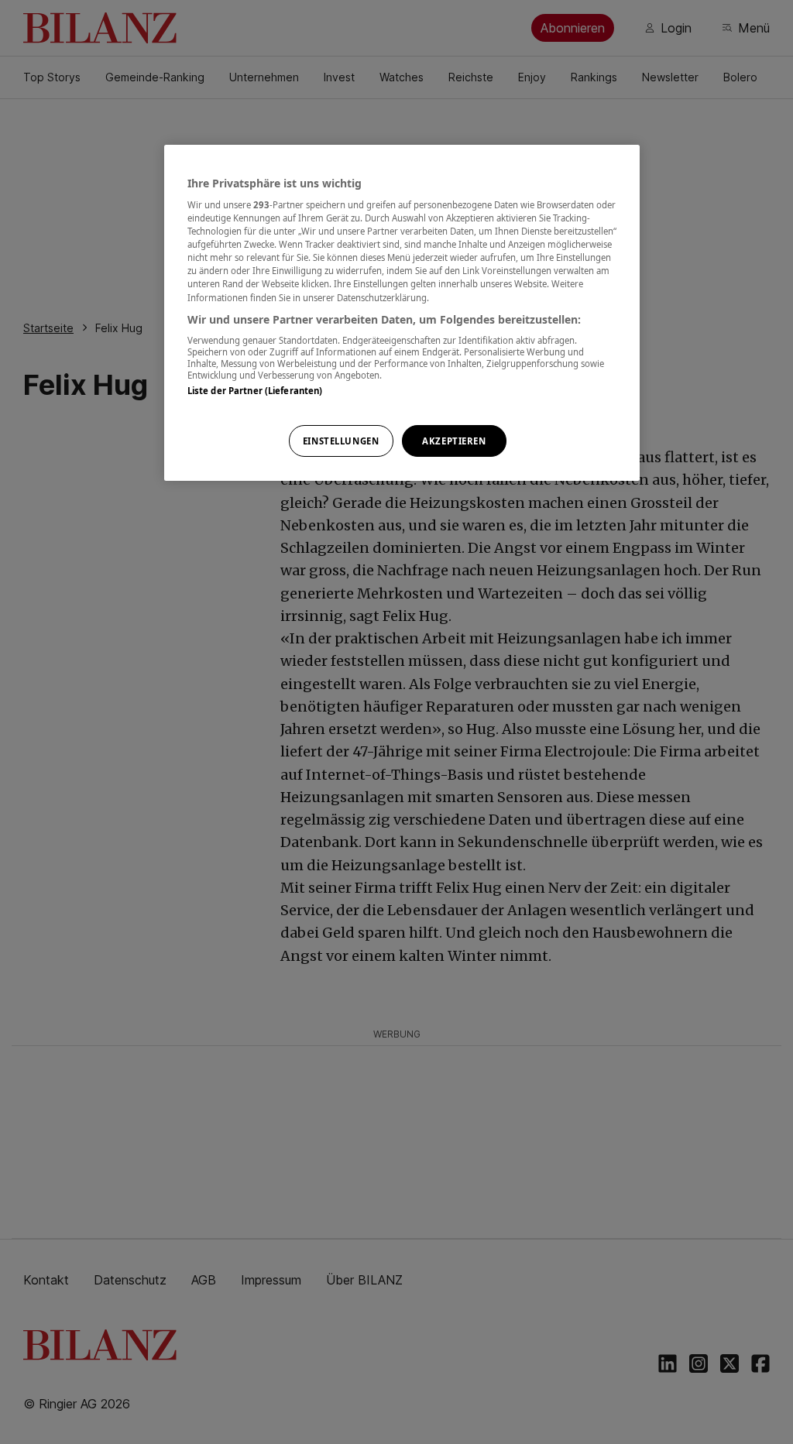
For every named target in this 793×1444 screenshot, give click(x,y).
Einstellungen (341, 441)
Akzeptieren (454, 441)
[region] (402, 313)
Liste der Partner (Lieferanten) (255, 390)
